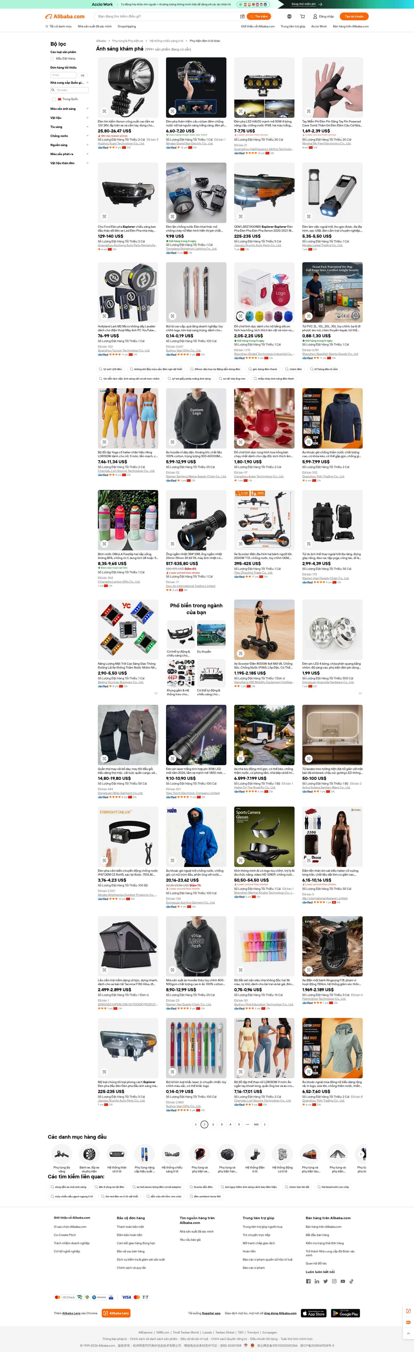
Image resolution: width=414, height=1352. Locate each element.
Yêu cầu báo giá (190, 1239)
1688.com (162, 1332)
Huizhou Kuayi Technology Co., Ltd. (121, 143)
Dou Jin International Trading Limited (190, 586)
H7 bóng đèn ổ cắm (326, 369)
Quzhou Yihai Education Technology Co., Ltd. (263, 1004)
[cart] (303, 17)
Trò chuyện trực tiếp (256, 1235)
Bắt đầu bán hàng (317, 1235)
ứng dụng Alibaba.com (280, 1313)
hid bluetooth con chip (335, 1187)
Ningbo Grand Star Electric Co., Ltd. (189, 143)
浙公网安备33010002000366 (277, 1345)
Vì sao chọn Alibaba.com (70, 1226)
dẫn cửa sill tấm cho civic (166, 1196)
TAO (240, 1332)
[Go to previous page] (196, 1124)
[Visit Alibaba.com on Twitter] (325, 1281)
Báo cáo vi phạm (254, 1267)
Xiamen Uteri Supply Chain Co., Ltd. (325, 578)
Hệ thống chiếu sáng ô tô (166, 40)
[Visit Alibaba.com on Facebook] (308, 1281)
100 (256, 1124)
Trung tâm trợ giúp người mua (262, 1226)
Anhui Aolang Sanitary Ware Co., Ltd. (326, 787)
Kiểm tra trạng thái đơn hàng (325, 1243)
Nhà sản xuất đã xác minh (197, 1231)
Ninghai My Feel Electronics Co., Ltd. (326, 143)
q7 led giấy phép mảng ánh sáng (191, 378)
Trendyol (253, 1332)
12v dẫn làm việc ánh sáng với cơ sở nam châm (131, 378)
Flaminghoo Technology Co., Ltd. (324, 998)
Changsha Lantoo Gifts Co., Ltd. (119, 581)
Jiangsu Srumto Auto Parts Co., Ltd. (257, 245)
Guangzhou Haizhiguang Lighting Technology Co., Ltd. (264, 149)
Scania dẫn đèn (203, 1187)
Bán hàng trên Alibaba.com (324, 1226)
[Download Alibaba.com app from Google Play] (345, 1313)
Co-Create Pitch (65, 1235)
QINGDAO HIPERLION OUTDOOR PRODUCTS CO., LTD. (128, 1004)
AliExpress (145, 1332)
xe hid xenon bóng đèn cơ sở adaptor (159, 1187)
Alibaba (101, 40)
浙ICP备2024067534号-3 (317, 1345)
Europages (269, 1332)
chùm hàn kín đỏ (299, 1187)
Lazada (207, 1332)
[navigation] (69, 583)
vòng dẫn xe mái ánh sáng (70, 1187)
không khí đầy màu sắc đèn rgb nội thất (158, 369)
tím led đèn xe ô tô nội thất (121, 1196)
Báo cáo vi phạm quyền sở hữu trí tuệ (267, 1259)
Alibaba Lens (71, 1313)
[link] (408, 1311)
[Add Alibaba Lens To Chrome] (116, 1313)
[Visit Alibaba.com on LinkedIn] (317, 1281)
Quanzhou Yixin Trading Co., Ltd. (323, 476)
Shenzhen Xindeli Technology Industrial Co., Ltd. (264, 354)
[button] (242, 16)
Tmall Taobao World (186, 1332)
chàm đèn (296, 369)
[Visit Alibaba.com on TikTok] (351, 1281)
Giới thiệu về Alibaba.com (72, 1217)
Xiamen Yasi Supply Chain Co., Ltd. (188, 1004)
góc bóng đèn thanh (265, 369)
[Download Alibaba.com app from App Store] (314, 1313)
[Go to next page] (265, 1124)
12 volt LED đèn (112, 369)
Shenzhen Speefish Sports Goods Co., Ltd (330, 354)
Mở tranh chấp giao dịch (259, 1243)
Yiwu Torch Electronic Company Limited (193, 793)
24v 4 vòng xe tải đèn (111, 1187)
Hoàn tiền (249, 1251)
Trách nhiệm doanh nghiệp (71, 1243)
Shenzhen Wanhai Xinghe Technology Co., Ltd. (264, 892)
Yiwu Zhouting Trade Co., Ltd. (253, 572)
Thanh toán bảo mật (130, 1226)
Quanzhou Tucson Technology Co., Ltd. (124, 350)
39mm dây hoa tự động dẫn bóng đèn (217, 369)
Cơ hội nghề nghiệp (67, 1251)
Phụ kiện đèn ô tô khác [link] (205, 40)
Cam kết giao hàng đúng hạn (136, 1243)
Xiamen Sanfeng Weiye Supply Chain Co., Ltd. (196, 476)
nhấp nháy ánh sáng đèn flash (276, 378)
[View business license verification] (246, 1345)
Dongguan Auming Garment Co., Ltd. (190, 902)
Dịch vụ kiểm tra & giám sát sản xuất (141, 1259)
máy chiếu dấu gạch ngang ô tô (74, 1196)
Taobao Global (224, 1332)
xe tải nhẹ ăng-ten (234, 378)
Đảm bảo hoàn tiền (129, 1235)
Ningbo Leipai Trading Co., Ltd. (322, 245)
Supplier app (211, 1313)
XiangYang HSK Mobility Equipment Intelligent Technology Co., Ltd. (264, 682)
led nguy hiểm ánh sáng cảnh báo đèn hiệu (251, 1187)
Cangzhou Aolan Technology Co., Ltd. (259, 476)
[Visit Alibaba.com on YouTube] (342, 1281)
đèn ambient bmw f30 (207, 1196)
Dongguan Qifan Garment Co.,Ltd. (120, 793)
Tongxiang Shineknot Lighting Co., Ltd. (191, 248)
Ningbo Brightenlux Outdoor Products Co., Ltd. (128, 895)
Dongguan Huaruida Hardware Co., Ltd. (328, 682)
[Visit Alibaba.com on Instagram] (334, 1281)
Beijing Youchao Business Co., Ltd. (121, 682)
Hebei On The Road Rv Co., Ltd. (255, 787)
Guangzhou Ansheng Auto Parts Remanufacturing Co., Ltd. (128, 245)
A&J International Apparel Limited (324, 898)
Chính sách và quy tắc (131, 1267)
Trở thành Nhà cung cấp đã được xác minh (330, 1253)
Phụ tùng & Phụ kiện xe (127, 40)
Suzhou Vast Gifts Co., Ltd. (183, 350)
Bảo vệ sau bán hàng (130, 1251)
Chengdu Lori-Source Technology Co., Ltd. (126, 471)
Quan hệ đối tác (316, 1263)
